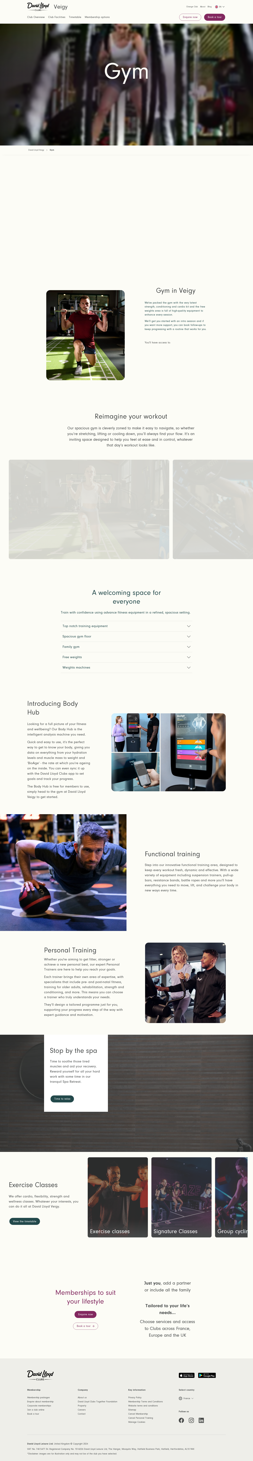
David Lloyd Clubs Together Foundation (97, 1401)
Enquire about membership (40, 1401)
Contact (82, 1414)
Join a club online (35, 1409)
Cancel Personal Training (140, 1418)
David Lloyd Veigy (36, 150)
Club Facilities (56, 17)
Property (82, 1405)
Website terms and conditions (143, 1405)
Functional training (100, 374)
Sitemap (132, 1409)
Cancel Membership (138, 1414)
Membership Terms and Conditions (145, 1401)
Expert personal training (104, 385)
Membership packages (38, 1397)
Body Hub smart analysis (104, 354)
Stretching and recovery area (108, 364)
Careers (82, 1409)
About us (82, 1397)
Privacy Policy (134, 1397)
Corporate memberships (39, 1405)
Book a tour (33, 1414)
